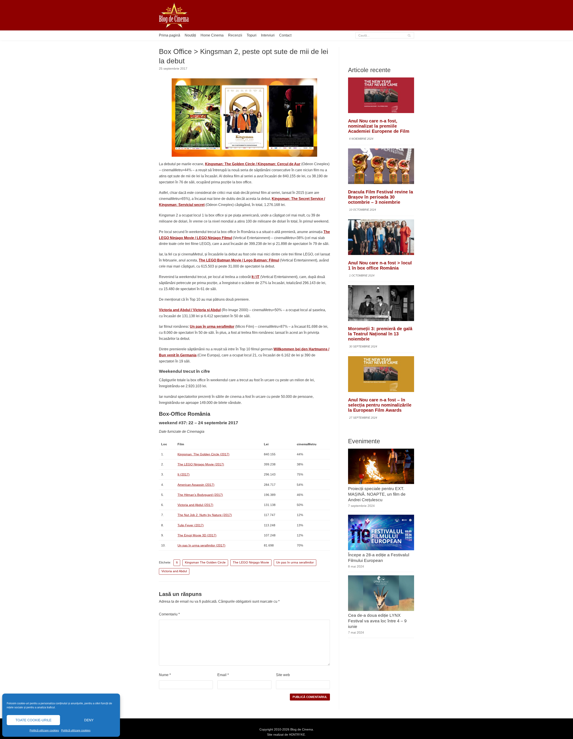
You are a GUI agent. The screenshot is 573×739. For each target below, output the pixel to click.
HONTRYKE (297, 734)
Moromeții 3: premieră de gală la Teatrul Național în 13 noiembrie (380, 334)
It (177, 562)
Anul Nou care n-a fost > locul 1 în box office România (380, 266)
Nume (165, 675)
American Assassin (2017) (195, 484)
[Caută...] (384, 35)
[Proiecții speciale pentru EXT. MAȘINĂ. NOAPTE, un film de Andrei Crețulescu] (381, 483)
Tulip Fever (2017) (190, 525)
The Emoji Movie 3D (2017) (196, 535)
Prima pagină (169, 35)
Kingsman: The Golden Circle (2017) (203, 454)
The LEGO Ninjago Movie (251, 562)
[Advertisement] (332, 15)
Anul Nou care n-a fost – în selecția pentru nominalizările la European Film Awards (379, 405)
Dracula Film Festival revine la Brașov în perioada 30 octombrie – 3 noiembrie (380, 197)
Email (223, 675)
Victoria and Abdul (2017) (195, 505)
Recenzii (235, 35)
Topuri (252, 35)
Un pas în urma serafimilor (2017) (201, 545)
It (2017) (183, 474)
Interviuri (268, 35)
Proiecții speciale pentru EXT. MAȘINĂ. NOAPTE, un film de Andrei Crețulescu (377, 494)
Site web (283, 675)
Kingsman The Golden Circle (205, 562)
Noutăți (190, 35)
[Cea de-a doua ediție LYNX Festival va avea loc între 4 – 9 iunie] (381, 610)
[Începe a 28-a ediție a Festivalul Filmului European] (381, 549)
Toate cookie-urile (33, 720)
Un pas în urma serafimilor (295, 562)
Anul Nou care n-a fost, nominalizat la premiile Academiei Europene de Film (378, 126)
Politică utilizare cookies (44, 730)
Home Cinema (212, 35)
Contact (285, 35)
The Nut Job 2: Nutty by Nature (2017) (204, 515)
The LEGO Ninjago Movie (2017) (200, 464)
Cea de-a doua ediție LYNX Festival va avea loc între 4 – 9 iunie (377, 621)
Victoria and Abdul (174, 571)
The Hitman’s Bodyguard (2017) (200, 495)
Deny (89, 720)
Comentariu (169, 614)
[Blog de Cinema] (174, 15)
